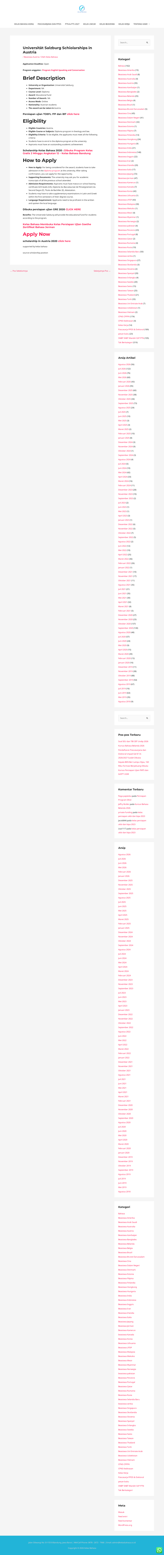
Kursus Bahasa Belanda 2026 (131, 745)
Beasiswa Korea (125, 191)
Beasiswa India (125, 148)
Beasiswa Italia (125, 169)
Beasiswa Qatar (125, 238)
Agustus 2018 (124, 701)
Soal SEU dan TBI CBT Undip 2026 (133, 741)
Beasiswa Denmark (127, 122)
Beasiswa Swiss (125, 286)
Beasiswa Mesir (125, 212)
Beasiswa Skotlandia (127, 264)
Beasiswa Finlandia (126, 135)
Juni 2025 (122, 416)
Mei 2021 (122, 597)
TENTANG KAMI (140, 24)
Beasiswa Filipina (126, 130)
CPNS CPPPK (124, 316)
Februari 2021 (124, 610)
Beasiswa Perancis (126, 230)
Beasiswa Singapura (127, 260)
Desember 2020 (125, 615)
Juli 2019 (122, 688)
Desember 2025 (125, 390)
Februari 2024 (124, 485)
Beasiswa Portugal (126, 234)
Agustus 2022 (124, 541)
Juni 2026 (122, 373)
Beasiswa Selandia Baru (129, 251)
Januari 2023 (123, 520)
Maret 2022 (123, 559)
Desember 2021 (125, 572)
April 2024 (122, 476)
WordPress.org (125, 1525)
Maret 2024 (123, 481)
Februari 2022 (124, 563)
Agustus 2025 (124, 407)
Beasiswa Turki (125, 299)
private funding (125, 812)
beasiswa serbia (125, 256)
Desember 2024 (125, 442)
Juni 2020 (122, 641)
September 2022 (125, 537)
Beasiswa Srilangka (127, 277)
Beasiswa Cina (124, 113)
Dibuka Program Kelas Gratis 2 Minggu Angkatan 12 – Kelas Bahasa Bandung (58, 152)
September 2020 (125, 628)
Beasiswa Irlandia (126, 165)
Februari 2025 (124, 433)
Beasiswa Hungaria (127, 143)
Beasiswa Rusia (125, 247)
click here (73, 114)
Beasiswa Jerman (126, 178)
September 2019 (125, 680)
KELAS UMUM (89, 24)
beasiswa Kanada (126, 186)
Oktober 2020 (124, 623)
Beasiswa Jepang (125, 174)
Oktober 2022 (124, 533)
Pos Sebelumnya (19, 271)
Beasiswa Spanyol (126, 273)
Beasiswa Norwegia (127, 221)
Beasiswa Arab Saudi (127, 74)
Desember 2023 (125, 489)
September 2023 (125, 498)
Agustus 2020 (124, 632)
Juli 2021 (122, 589)
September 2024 (125, 455)
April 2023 (122, 515)
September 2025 (125, 403)
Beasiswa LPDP (125, 199)
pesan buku (123, 333)
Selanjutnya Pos (102, 271)
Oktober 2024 (124, 450)
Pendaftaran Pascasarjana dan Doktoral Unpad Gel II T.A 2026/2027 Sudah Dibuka (132, 754)
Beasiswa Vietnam (126, 312)
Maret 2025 (123, 429)
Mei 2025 (122, 420)
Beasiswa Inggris (126, 156)
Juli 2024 (122, 463)
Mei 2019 (122, 697)
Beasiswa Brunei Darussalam (131, 109)
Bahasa (121, 65)
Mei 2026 (122, 377)
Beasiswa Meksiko (126, 208)
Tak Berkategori (125, 342)
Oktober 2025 (124, 399)
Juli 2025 (122, 412)
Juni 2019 (122, 693)
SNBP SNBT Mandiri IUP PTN (131, 338)
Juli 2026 (122, 368)
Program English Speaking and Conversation (63, 70)
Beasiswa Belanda (126, 96)
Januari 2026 (123, 386)
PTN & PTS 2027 (72, 24)
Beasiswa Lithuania (127, 195)
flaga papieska (124, 796)
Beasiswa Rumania (126, 243)
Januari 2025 (123, 438)
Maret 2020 (123, 654)
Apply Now (36, 234)
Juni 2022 (122, 546)
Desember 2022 (125, 524)
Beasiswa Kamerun (127, 182)
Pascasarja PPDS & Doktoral (131, 329)
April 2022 (122, 554)
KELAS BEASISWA (107, 24)
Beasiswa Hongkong (127, 139)
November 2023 (125, 494)
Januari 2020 (123, 662)
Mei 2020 (122, 645)
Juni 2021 (122, 593)
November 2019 (125, 671)
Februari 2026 (124, 381)
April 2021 (122, 602)
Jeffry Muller (123, 804)
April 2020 (122, 649)
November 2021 (125, 576)
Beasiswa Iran (124, 161)
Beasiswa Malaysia (126, 204)
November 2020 (125, 619)
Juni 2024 (122, 468)
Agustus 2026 (124, 364)
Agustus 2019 (124, 684)
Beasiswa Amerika (126, 70)
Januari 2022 (123, 567)
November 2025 (125, 394)
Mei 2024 (122, 472)
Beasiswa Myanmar (127, 217)
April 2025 (122, 425)
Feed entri (122, 1516)
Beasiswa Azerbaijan (127, 87)
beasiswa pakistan (126, 225)
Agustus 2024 (124, 459)
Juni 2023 (122, 507)
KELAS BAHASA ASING (24, 24)
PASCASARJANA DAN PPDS (49, 24)
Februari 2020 (124, 658)
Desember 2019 (125, 667)
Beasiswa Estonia (126, 126)
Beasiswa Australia (126, 78)
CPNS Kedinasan (125, 320)
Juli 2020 (122, 636)
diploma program (52, 170)
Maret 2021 (123, 606)
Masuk (121, 1512)
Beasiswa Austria (31, 57)
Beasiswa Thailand (126, 295)
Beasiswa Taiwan (126, 290)
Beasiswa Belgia (125, 100)
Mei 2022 (122, 550)
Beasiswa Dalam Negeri (129, 117)
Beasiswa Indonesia (127, 152)
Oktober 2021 (124, 580)
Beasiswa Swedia (126, 282)
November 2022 (125, 528)
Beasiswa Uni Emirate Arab (130, 303)
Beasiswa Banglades (127, 91)
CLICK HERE (73, 209)
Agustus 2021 (124, 584)
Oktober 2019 (124, 675)
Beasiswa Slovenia (126, 269)
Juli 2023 (122, 502)
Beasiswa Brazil (125, 104)
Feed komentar (125, 1520)
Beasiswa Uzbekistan (127, 308)
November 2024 (125, 446)
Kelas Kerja (123, 325)
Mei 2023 (122, 511)
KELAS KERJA (124, 24)
